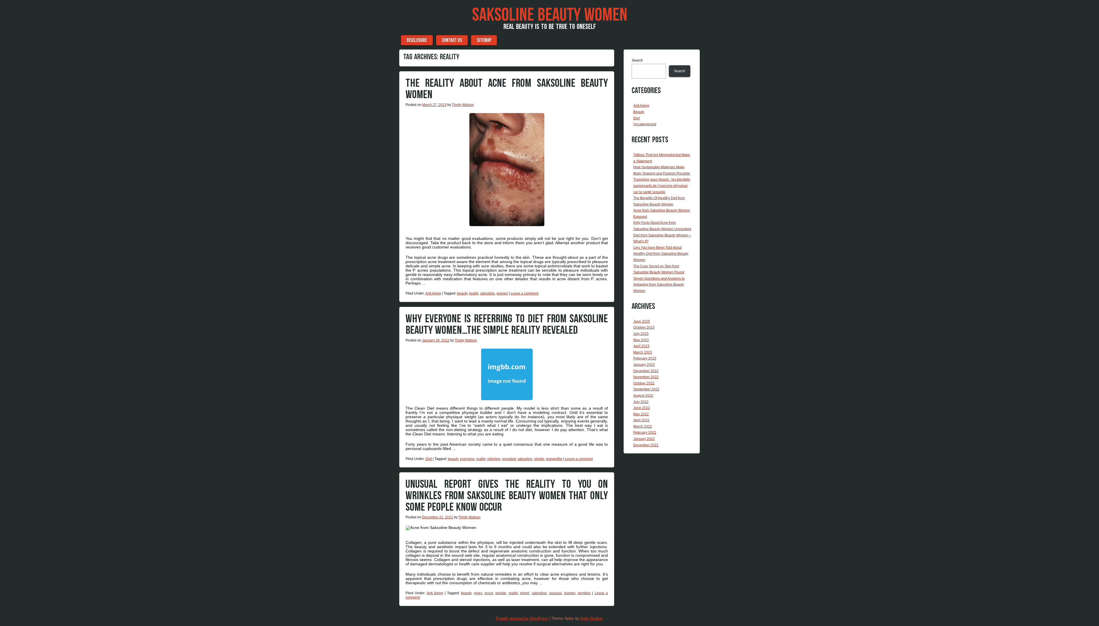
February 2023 (644, 358)
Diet (429, 459)
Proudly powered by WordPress (522, 618)
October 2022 (644, 383)
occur (489, 593)
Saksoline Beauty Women (549, 15)
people (500, 593)
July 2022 (641, 402)
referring (493, 459)
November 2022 (646, 377)
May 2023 (641, 340)
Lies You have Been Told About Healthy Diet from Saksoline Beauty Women (660, 254)
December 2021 (646, 445)
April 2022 (641, 420)
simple (539, 459)
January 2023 (644, 365)
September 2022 (646, 389)
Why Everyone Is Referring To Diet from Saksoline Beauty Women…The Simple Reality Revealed (507, 324)
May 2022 (641, 414)
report (524, 593)
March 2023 (642, 352)
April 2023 (641, 346)
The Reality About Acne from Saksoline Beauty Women (507, 89)
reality (473, 293)
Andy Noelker (591, 618)
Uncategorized (644, 124)
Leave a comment (524, 293)
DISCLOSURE (417, 40)
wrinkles (584, 593)
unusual (555, 593)
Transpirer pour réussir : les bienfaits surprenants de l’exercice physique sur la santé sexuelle (661, 185)
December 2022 (646, 371)
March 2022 (642, 426)
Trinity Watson (463, 105)
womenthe (554, 459)
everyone (467, 459)
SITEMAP (484, 40)
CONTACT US (452, 40)
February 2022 (644, 433)
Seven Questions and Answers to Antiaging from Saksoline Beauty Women (659, 285)
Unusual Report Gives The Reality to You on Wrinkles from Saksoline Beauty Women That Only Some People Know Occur (507, 495)
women (502, 293)
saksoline (487, 293)
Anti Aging (433, 293)
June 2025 (641, 321)
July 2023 (641, 334)
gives (478, 593)
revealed (509, 459)
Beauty (638, 112)
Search (637, 60)
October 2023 (644, 327)
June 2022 (641, 408)
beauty (462, 293)
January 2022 (644, 439)
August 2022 (643, 396)
